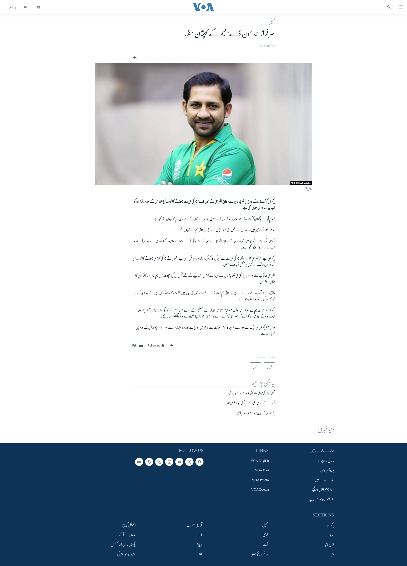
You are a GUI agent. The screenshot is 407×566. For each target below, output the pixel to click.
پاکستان (330, 525)
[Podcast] (149, 462)
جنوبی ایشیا (329, 544)
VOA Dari (262, 470)
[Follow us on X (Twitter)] (189, 462)
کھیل (272, 22)
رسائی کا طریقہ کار (325, 460)
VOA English (260, 460)
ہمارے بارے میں (324, 479)
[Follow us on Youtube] (179, 462)
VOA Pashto (260, 479)
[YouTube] (38, 7)
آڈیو (200, 554)
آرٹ (265, 544)
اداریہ (199, 534)
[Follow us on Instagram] (169, 462)
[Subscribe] (139, 462)
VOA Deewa (260, 489)
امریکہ (331, 534)
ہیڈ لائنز (13, 7)
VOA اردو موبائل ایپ (321, 499)
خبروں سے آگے (127, 534)
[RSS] (159, 462)
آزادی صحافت (194, 525)
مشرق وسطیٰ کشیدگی (126, 554)
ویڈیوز (199, 544)
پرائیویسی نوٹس (327, 470)
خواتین (264, 534)
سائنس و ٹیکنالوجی (259, 554)
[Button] (134, 58)
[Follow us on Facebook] (199, 462)
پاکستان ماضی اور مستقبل (123, 544)
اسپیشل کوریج (129, 525)
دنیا (332, 554)
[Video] (25, 7)
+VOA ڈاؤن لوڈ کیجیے (322, 489)
